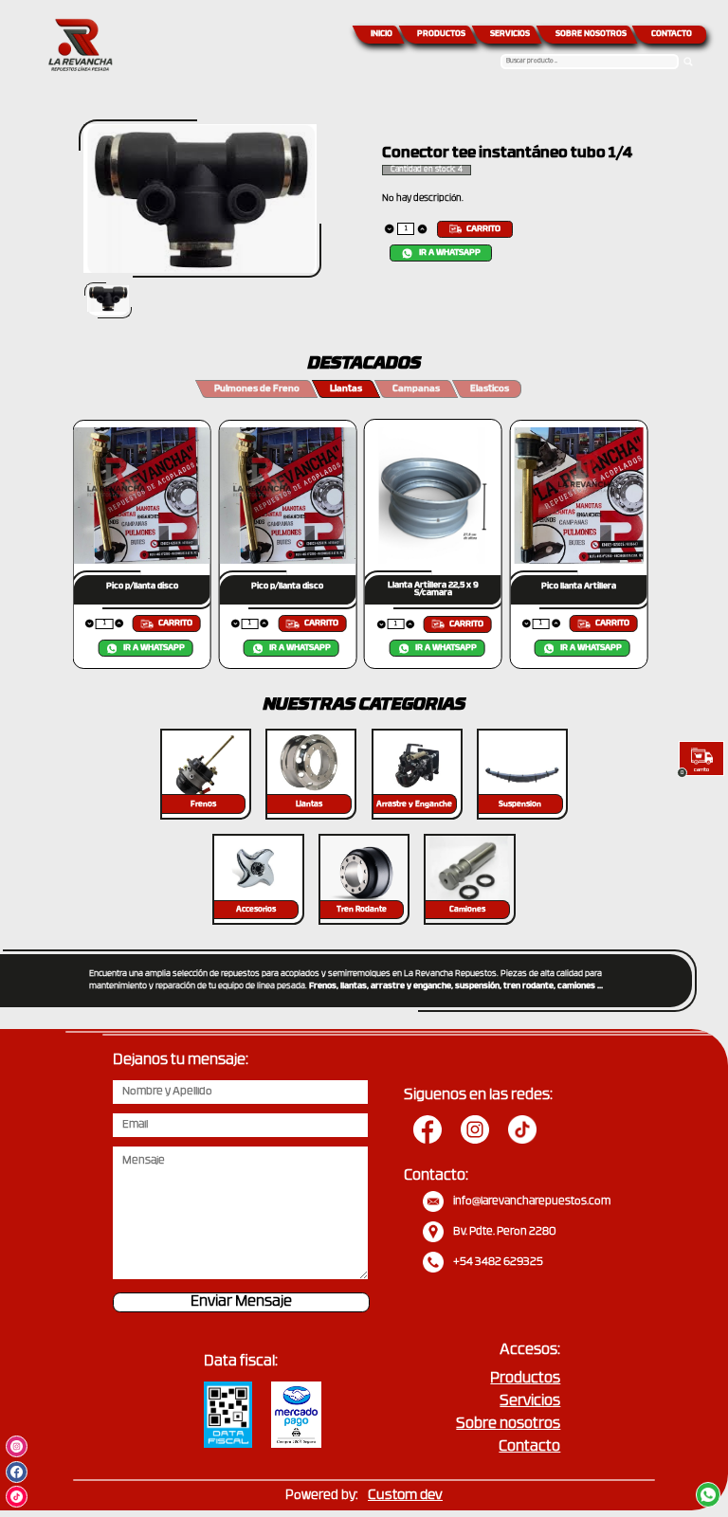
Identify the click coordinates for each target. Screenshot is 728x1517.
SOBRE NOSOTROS (591, 34)
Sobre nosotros (508, 1425)
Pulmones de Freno (257, 389)
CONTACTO (671, 34)
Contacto (529, 1447)
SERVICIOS (510, 34)
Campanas (416, 389)
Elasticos (489, 389)
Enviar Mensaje (241, 1302)
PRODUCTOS (441, 34)
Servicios (530, 1402)
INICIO (381, 34)
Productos (525, 1379)
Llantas (346, 389)
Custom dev (405, 1496)
